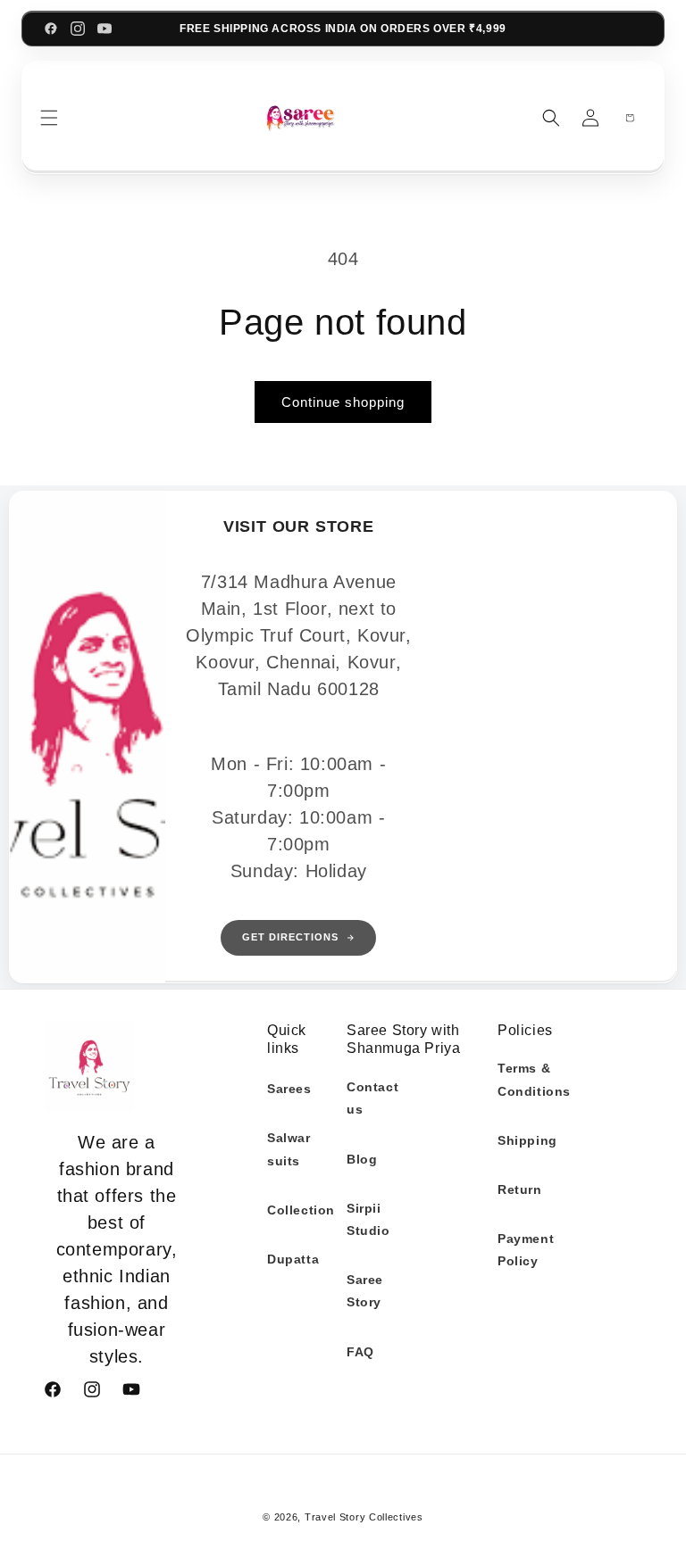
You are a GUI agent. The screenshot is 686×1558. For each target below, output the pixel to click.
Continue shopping (343, 402)
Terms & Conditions (534, 1079)
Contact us (372, 1098)
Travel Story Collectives (364, 1517)
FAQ (360, 1352)
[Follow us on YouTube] (104, 28)
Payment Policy (526, 1249)
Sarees (289, 1088)
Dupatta (293, 1259)
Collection (301, 1210)
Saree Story (365, 1290)
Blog (362, 1159)
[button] (49, 117)
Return (520, 1189)
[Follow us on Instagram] (78, 28)
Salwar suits (289, 1149)
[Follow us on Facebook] (51, 28)
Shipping (527, 1140)
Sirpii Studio (368, 1219)
